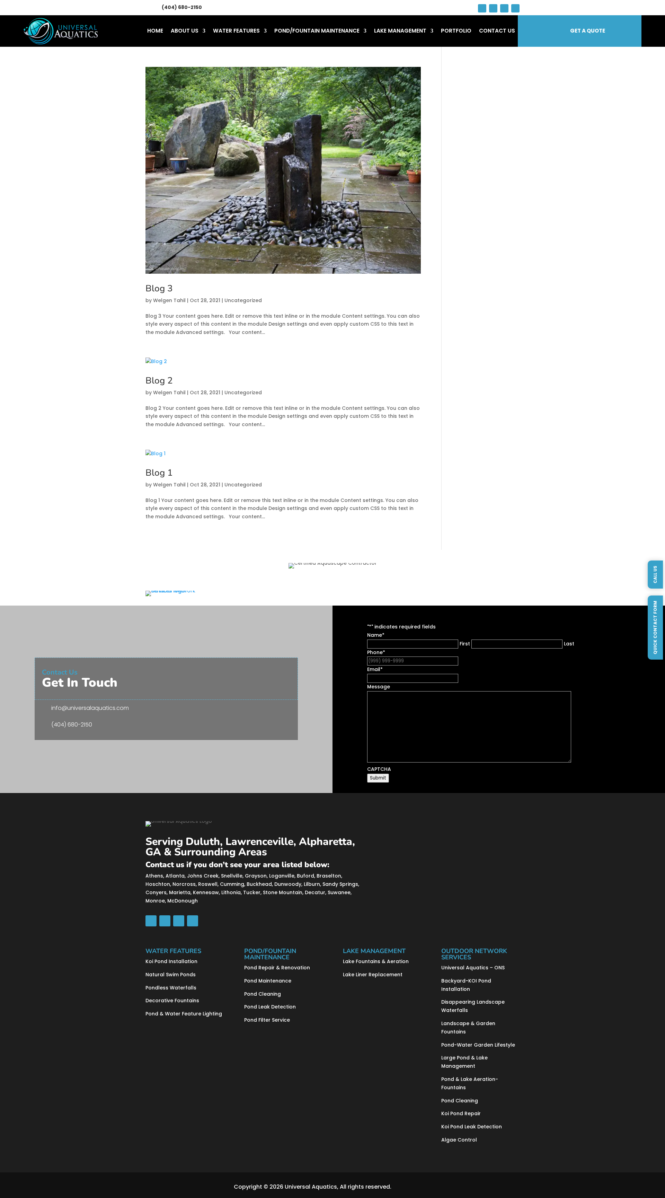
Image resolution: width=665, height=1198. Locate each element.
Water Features (236, 31)
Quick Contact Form (655, 627)
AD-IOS (412, 1187)
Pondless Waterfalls (170, 987)
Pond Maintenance (267, 980)
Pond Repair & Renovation (277, 967)
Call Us (655, 574)
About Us (184, 31)
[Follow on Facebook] (482, 8)
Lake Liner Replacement (372, 974)
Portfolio (456, 31)
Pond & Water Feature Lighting (183, 1013)
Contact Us (497, 31)
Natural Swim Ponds (170, 974)
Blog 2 (159, 381)
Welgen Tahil (169, 300)
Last (569, 643)
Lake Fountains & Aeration (376, 961)
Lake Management (400, 31)
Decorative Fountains (172, 1000)
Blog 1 (159, 473)
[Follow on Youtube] (493, 8)
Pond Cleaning (262, 993)
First (465, 643)
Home (155, 31)
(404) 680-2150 (182, 7)
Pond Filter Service (267, 1019)
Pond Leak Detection (270, 1006)
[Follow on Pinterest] (515, 8)
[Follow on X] (504, 8)
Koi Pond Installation (171, 961)
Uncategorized (243, 300)
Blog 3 (159, 288)
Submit (378, 778)
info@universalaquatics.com (90, 708)
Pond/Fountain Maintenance (317, 31)
